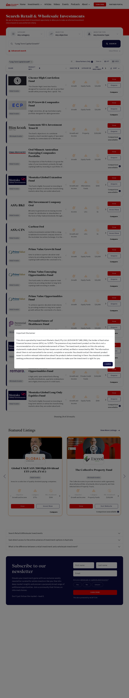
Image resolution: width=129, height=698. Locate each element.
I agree (108, 364)
